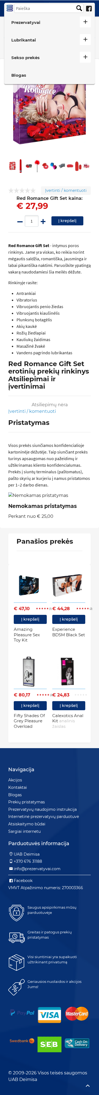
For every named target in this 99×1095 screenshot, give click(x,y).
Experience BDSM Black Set (68, 632)
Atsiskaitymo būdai (26, 824)
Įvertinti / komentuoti (66, 190)
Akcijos (15, 780)
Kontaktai (17, 787)
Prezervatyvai (25, 22)
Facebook (23, 880)
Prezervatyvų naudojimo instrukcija (42, 809)
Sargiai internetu (24, 831)
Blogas (18, 75)
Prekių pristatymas (26, 802)
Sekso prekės (25, 57)
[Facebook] (89, 9)
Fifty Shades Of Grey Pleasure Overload (29, 721)
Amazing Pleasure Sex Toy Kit (27, 635)
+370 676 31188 (28, 861)
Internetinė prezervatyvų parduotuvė (43, 816)
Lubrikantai (23, 40)
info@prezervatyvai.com (37, 868)
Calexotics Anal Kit (67, 721)
